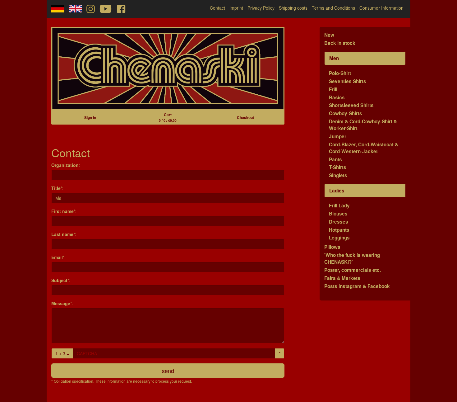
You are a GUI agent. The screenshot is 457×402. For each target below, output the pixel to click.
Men (334, 58)
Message (60, 303)
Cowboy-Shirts (345, 113)
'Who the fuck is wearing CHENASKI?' (352, 258)
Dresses (338, 221)
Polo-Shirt (340, 73)
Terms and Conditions (333, 8)
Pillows (332, 247)
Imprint (236, 8)
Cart (168, 117)
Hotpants (339, 229)
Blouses (338, 213)
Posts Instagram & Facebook (357, 286)
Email (57, 257)
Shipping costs (293, 8)
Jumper (337, 136)
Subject (59, 280)
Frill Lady (339, 205)
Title (56, 188)
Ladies (336, 190)
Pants (335, 159)
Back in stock (339, 43)
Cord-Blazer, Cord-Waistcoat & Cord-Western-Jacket (363, 148)
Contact (217, 8)
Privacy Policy (261, 8)
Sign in (90, 117)
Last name (62, 234)
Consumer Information (381, 8)
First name (62, 211)
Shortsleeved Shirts (351, 105)
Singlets (338, 175)
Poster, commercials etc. (352, 270)
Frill (333, 89)
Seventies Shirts (347, 81)
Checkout (245, 117)
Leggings (339, 237)
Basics (337, 97)
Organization (65, 165)
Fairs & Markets (342, 278)
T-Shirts (337, 167)
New (329, 34)
